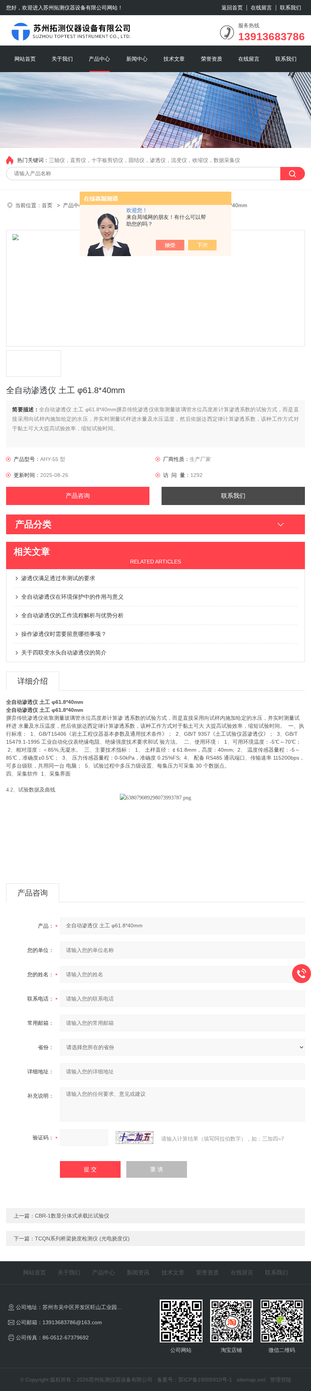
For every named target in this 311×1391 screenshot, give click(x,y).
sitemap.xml (251, 1380)
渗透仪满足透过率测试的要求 (58, 578)
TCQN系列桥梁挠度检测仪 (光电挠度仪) (82, 1238)
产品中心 (99, 59)
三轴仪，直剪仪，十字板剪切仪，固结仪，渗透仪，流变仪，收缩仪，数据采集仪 (144, 160)
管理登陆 (280, 1380)
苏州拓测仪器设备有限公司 (75, 8)
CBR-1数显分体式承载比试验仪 (72, 1216)
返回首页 (232, 8)
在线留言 (261, 8)
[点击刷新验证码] (135, 1137)
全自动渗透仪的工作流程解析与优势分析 (72, 615)
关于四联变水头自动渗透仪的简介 (64, 652)
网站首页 (25, 59)
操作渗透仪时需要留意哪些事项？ (64, 634)
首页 (48, 205)
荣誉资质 (211, 59)
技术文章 (174, 59)
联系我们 (290, 8)
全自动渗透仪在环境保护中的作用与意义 (72, 596)
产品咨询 (78, 496)
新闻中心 (137, 59)
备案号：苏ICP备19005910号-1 (194, 1380)
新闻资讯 (138, 1272)
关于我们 (62, 59)
